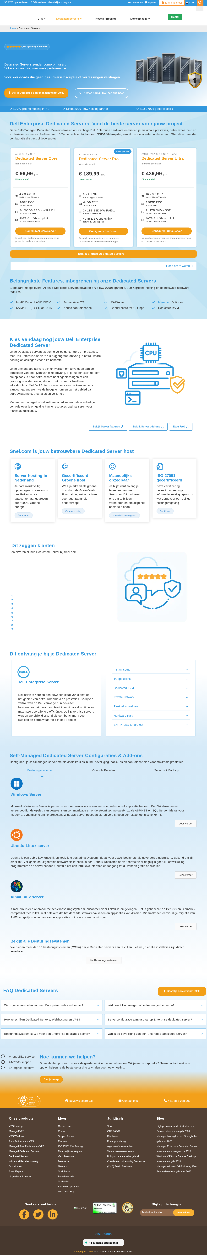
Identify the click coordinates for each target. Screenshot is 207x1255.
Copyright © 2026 (83, 1250)
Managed (164, 302)
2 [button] (12, 583)
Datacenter (64, 1160)
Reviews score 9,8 (80, 1099)
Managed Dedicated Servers (24, 1150)
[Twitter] (40, 1214)
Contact (62, 1130)
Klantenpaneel (173, 2)
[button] (199, 8)
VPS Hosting (15, 1124)
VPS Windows (16, 1135)
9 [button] (12, 612)
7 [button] (12, 604)
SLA (109, 1124)
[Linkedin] (55, 1214)
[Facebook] (26, 1214)
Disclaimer (113, 1135)
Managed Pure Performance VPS (26, 1145)
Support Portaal (66, 1135)
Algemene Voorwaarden (119, 1145)
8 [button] (12, 608)
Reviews (62, 1140)
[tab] (40, 769)
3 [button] (12, 587)
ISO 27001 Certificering (70, 1145)
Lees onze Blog (66, 1190)
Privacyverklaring (116, 1140)
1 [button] (12, 579)
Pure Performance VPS (21, 1140)
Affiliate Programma (68, 1185)
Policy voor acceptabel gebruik (123, 1155)
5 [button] (12, 596)
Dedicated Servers (67, 18)
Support (152, 2)
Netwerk (62, 1165)
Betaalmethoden (66, 1175)
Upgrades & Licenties (20, 1175)
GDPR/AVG (113, 1130)
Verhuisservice (66, 1155)
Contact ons (137, 2)
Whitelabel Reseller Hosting (23, 1160)
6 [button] (12, 600)
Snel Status (64, 1170)
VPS (40, 18)
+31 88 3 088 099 (179, 1099)
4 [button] (12, 591)
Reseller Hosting (105, 18)
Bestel (175, 17)
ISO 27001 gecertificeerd (16, 2)
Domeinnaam (16, 1165)
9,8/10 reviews (38, 2)
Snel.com (18, 13)
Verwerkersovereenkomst (121, 1150)
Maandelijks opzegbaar (60, 2)
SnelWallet (63, 1180)
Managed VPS (16, 1130)
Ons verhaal (64, 1124)
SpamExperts (16, 1170)
